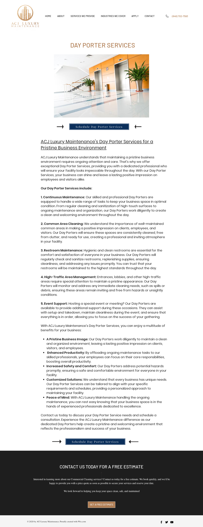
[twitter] (166, 522)
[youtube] (172, 522)
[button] (83, 16)
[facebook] (161, 522)
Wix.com (82, 521)
